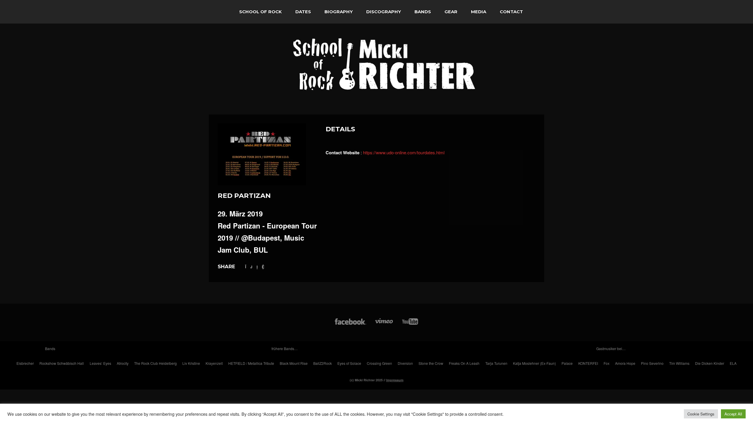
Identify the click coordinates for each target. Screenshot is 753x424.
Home (220, 12)
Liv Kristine (191, 363)
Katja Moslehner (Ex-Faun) (534, 363)
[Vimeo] (384, 324)
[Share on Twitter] (245, 266)
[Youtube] (410, 324)
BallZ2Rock (322, 363)
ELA (733, 363)
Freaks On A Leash (464, 363)
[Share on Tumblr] (257, 266)
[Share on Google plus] (251, 266)
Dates (303, 11)
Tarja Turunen (496, 363)
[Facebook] (350, 324)
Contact (511, 11)
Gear (450, 11)
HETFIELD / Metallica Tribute (251, 363)
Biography (338, 11)
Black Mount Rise (294, 363)
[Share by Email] (263, 266)
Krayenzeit (214, 363)
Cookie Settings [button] (700, 414)
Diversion (405, 363)
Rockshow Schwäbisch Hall (61, 363)
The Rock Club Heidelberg (155, 363)
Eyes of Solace (349, 363)
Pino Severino (652, 363)
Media (478, 11)
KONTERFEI (588, 363)
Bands (422, 11)
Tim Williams (679, 363)
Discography (383, 11)
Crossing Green (379, 363)
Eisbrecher (25, 363)
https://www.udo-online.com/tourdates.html (403, 152)
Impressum (395, 380)
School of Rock (260, 11)
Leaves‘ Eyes (100, 363)
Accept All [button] (733, 414)
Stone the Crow (431, 363)
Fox (606, 363)
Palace (567, 363)
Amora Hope (625, 363)
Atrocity (123, 363)
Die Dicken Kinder (709, 363)
